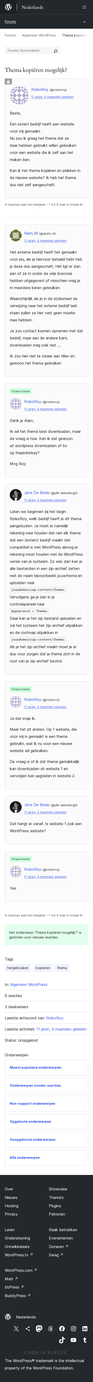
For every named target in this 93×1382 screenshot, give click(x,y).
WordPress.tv (19, 1255)
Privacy (11, 1214)
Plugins (55, 1205)
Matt (11, 1278)
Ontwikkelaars (17, 1246)
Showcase (58, 1189)
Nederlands (26, 1317)
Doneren (59, 1246)
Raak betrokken (63, 1229)
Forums (10, 21)
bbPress (14, 1287)
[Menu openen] (85, 7)
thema (62, 968)
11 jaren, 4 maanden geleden (52, 97)
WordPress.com (21, 1270)
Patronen (57, 1214)
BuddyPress (18, 1295)
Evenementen (61, 1238)
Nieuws (11, 1197)
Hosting (11, 1205)
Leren (10, 1229)
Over (9, 1189)
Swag (56, 1255)
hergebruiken (18, 968)
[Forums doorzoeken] (55, 50)
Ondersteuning (17, 1238)
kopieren (43, 968)
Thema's (56, 1197)
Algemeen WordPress (39, 35)
